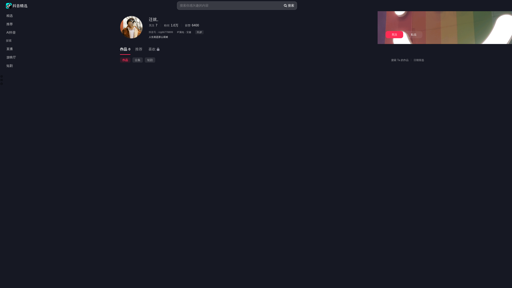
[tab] (125, 49)
